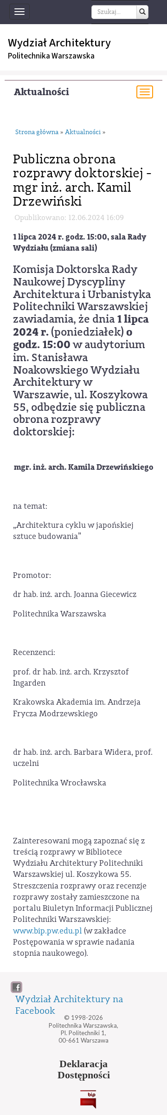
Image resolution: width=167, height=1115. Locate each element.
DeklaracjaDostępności (84, 1069)
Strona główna (36, 132)
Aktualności (41, 92)
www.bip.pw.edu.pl (47, 931)
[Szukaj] (142, 12)
